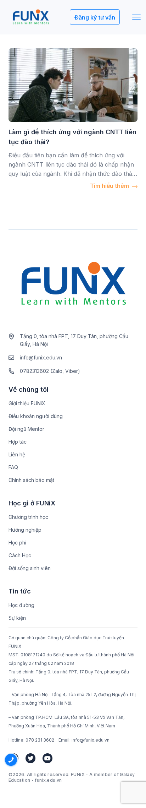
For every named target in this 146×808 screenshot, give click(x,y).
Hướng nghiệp (25, 530)
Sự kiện (17, 618)
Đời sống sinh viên (30, 568)
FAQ (13, 467)
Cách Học (20, 555)
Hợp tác (18, 442)
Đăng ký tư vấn (94, 17)
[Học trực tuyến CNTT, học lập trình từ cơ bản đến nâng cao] (31, 17)
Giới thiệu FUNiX (27, 403)
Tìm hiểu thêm (110, 185)
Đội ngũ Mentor (26, 429)
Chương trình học (28, 517)
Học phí (17, 542)
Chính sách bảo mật (31, 480)
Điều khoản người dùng (36, 416)
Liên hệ (17, 454)
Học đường (21, 605)
